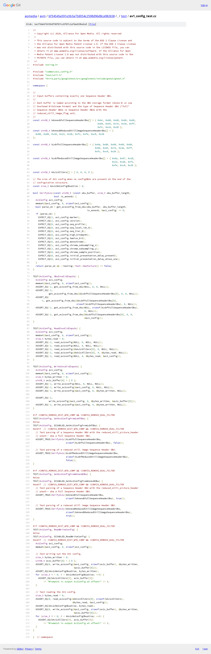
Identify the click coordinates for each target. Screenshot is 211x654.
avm (43, 16)
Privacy (29, 648)
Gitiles (20, 648)
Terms (38, 648)
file (92, 24)
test (124, 16)
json (205, 648)
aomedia (31, 16)
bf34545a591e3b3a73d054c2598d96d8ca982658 (81, 16)
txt (197, 648)
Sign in (204, 5)
